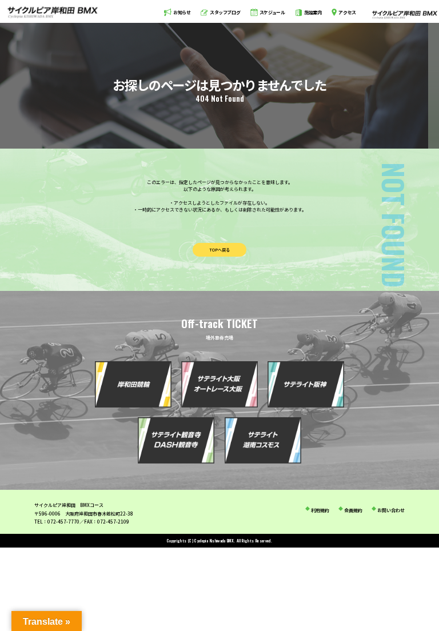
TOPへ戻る (219, 250)
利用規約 (320, 510)
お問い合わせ (391, 510)
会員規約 (353, 510)
